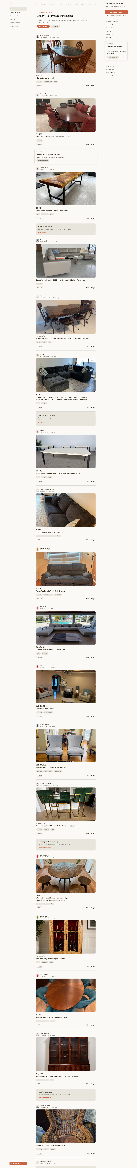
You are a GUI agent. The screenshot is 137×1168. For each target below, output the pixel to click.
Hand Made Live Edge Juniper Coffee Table (52, 211)
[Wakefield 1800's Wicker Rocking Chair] (66, 1126)
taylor (42, 354)
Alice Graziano (44, 35)
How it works (109, 75)
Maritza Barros (45, 974)
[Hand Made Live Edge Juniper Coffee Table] (66, 188)
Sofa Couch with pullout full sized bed (49, 532)
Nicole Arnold (44, 724)
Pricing (12, 19)
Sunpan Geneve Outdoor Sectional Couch (51, 650)
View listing (90, 85)
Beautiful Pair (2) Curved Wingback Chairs (51, 767)
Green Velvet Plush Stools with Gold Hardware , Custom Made (58, 826)
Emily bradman (45, 1105)
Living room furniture (94, 4)
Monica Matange (45, 1161)
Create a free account (116, 12)
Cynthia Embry (45, 1033)
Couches (43, 4)
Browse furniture (43, 26)
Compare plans (110, 69)
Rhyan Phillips (44, 167)
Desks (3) (108, 37)
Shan (41, 666)
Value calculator (15, 16)
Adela (42, 296)
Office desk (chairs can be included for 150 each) (54, 137)
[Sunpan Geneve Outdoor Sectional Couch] (66, 628)
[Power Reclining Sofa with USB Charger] (66, 569)
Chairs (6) (108, 31)
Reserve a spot (42, 161)
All (36, 4)
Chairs (61, 4)
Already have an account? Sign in (116, 15)
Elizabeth (43, 607)
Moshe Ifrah (44, 94)
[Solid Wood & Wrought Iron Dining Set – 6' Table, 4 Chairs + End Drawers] (66, 317)
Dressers (68, 4)
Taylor (42, 430)
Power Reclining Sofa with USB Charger (50, 591)
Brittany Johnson (45, 783)
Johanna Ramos (45, 548)
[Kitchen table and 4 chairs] (66, 56)
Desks (76, 4)
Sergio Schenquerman (47, 489)
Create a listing (110, 66)
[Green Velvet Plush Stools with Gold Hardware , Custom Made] (66, 804)
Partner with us (15, 22)
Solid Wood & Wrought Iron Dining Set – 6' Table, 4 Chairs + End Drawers (62, 338)
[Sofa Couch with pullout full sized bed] (66, 510)
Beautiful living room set (44, 709)
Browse (12, 9)
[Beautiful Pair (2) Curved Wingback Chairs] (66, 745)
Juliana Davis (44, 855)
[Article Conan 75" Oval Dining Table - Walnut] (66, 995)
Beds (82, 4)
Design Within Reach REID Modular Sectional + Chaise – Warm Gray (60, 280)
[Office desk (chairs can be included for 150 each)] (66, 115)
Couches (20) (110, 25)
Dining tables (52, 4)
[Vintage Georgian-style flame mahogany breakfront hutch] (66, 1054)
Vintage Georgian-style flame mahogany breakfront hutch (57, 1076)
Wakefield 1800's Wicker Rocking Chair (50, 1145)
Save (40, 85)
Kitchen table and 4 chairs (45, 78)
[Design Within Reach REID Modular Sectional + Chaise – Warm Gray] (66, 261)
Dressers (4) (109, 34)
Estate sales (14, 26)
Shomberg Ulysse (45, 240)
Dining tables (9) (110, 28)
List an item (16, 1163)
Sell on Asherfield (15, 12)
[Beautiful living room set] (66, 686)
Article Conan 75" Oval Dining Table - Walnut (52, 1017)
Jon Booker (43, 916)
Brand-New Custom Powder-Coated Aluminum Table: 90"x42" (59, 473)
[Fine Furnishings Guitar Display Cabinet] (66, 937)
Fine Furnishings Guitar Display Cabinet (50, 958)
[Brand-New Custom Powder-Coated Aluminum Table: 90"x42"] (66, 451)
